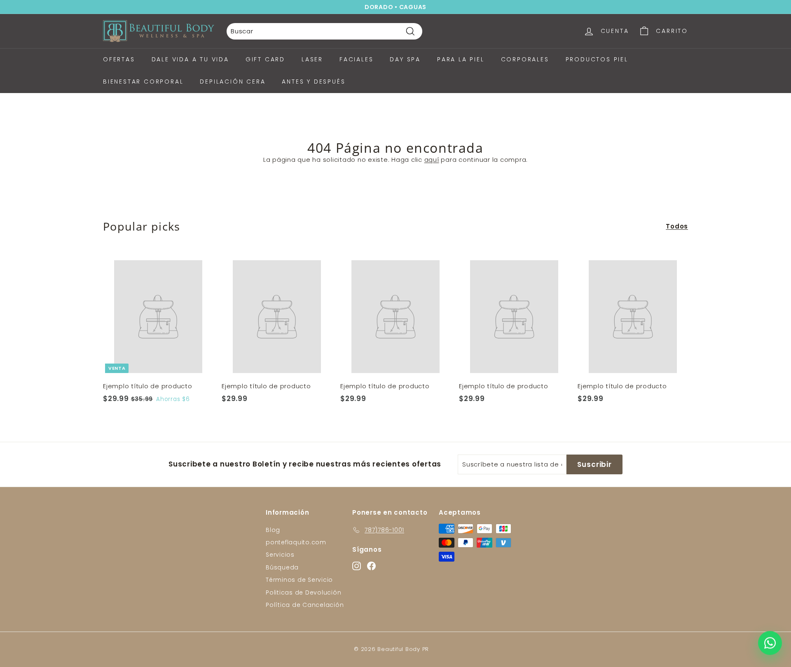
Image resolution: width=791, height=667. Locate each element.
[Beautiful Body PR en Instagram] (457, 433)
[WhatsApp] (770, 644)
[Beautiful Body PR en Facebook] (471, 433)
